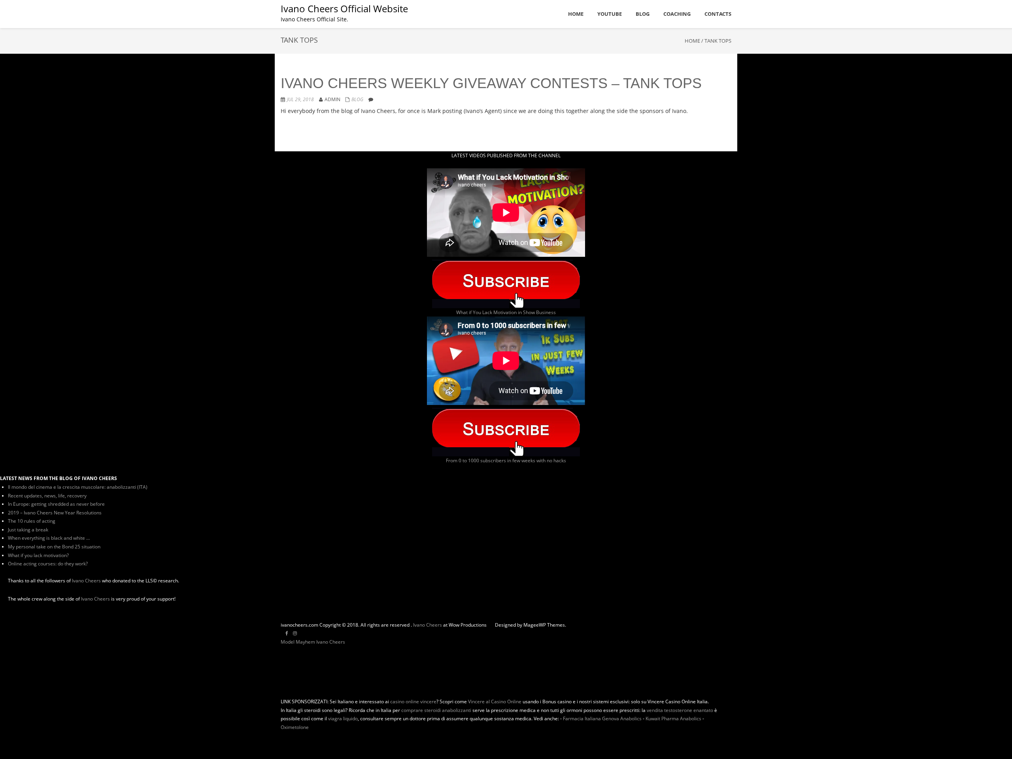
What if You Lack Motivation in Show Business (506, 312)
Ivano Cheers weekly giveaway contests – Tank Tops (491, 83)
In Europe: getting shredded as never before (56, 504)
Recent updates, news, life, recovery (47, 495)
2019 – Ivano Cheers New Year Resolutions (55, 512)
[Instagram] (295, 633)
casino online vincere (413, 701)
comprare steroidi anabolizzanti (436, 710)
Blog (357, 99)
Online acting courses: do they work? (48, 563)
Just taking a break (28, 529)
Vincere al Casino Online (494, 701)
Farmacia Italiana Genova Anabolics (602, 718)
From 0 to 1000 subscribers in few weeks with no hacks (506, 460)
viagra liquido (343, 718)
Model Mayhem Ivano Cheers (313, 641)
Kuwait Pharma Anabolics (673, 718)
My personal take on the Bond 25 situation (54, 546)
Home (692, 40)
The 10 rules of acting (31, 521)
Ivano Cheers (86, 580)
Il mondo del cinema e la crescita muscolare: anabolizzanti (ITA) (77, 487)
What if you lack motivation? (38, 555)
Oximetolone (295, 727)
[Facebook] (286, 633)
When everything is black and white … (49, 538)
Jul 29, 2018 (300, 99)
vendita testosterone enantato (680, 710)
